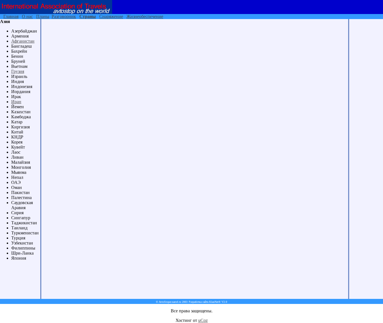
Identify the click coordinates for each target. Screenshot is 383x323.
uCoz (203, 320)
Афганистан (22, 41)
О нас (27, 16)
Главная (11, 16)
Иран (16, 101)
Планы (42, 16)
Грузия (17, 71)
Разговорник (64, 16)
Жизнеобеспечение (144, 16)
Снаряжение (111, 16)
